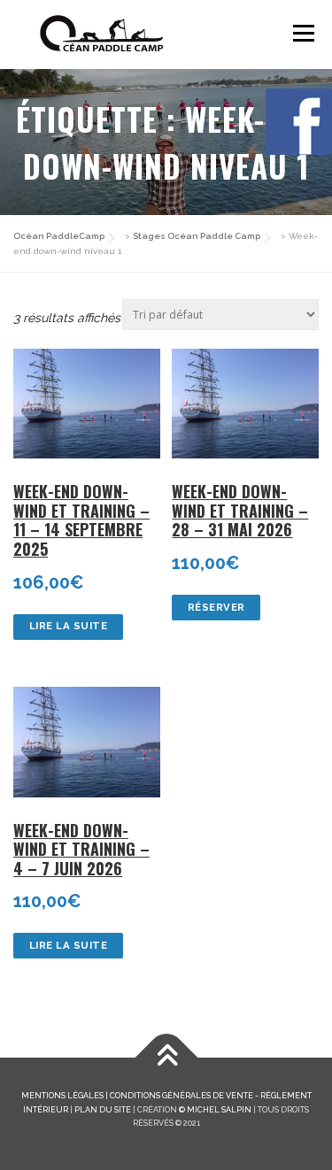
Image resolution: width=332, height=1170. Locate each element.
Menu (303, 33)
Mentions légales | (65, 1095)
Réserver (216, 607)
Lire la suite (68, 626)
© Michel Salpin (215, 1109)
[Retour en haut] (166, 1058)
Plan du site (102, 1109)
